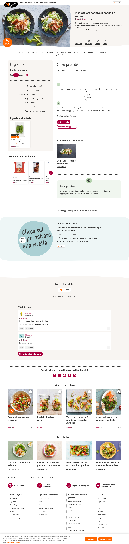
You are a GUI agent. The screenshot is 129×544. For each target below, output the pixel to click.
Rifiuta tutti (91, 539)
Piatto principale (91, 30)
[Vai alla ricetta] (20, 409)
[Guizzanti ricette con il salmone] (20, 455)
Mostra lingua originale (41, 324)
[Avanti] (51, 173)
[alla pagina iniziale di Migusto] (11, 3)
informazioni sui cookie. (13, 542)
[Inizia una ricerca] (110, 2)
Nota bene (27, 75)
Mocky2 (28, 335)
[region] (64, 539)
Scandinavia (102, 30)
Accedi (118, 2)
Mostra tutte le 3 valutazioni (30, 354)
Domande (71, 296)
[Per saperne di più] (66, 163)
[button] (21, 314)
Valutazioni (58, 296)
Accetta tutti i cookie (105, 539)
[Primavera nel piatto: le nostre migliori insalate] (108, 455)
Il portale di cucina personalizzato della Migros (22, 477)
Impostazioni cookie (74, 523)
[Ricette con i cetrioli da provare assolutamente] (49, 455)
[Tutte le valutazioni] (79, 19)
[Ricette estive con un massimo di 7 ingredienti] (79, 455)
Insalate (80, 30)
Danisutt (28, 313)
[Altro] (108, 328)
